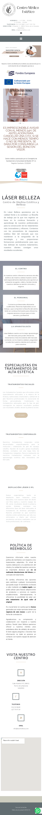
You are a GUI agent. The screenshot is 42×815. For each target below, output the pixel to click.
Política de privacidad (17, 810)
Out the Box (23, 807)
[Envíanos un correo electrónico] (21, 33)
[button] (5, 105)
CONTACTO (26, 810)
